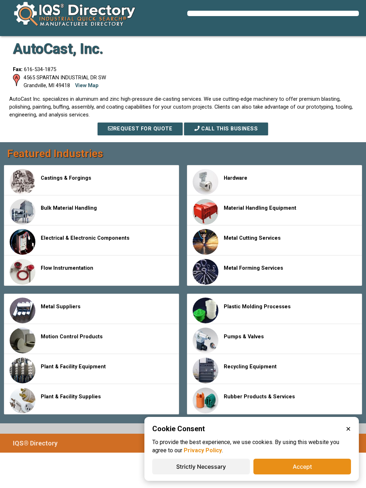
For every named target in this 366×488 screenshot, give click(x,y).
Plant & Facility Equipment (73, 367)
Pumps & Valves (244, 337)
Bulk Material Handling (69, 208)
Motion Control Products (72, 337)
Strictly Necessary (201, 466)
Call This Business (229, 129)
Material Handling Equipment (260, 208)
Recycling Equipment (250, 367)
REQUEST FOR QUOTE (143, 129)
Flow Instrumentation (67, 268)
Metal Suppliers (60, 307)
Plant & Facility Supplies (71, 397)
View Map (87, 86)
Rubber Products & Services (259, 397)
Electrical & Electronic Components (85, 238)
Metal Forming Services (253, 268)
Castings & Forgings (66, 178)
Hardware (235, 178)
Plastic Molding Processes (257, 307)
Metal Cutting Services (252, 238)
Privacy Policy (203, 450)
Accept (302, 466)
